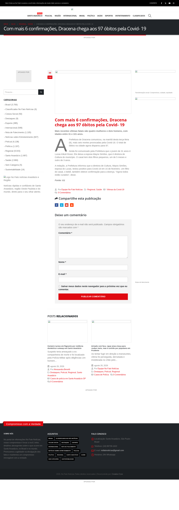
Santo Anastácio (34, 14)
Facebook (56, 205)
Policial (48, 15)
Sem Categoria (12, 165)
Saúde (99, 15)
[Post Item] (67, 331)
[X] (165, 3)
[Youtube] (169, 3)
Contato (153, 3)
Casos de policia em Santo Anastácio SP (68, 378)
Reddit (72, 205)
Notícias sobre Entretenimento (19, 137)
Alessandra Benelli (62, 369)
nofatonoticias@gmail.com (112, 450)
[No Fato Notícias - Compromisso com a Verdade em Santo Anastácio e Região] (89, 9)
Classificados (139, 15)
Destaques (55, 372)
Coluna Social (11, 114)
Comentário (65, 233)
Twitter (61, 205)
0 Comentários (64, 192)
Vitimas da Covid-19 (115, 189)
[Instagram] (173, 3)
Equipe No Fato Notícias (72, 189)
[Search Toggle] (150, 15)
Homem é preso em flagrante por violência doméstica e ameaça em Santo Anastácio (65, 347)
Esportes (109, 15)
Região (58, 15)
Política (91, 15)
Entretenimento (122, 15)
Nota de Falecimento (14, 132)
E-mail (66, 205)
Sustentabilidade (12, 169)
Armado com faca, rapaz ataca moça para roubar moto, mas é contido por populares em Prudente (110, 348)
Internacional (70, 15)
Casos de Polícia (101, 374)
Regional (91, 189)
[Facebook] (161, 3)
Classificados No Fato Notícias (19, 109)
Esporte (8, 123)
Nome (62, 262)
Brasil (82, 15)
